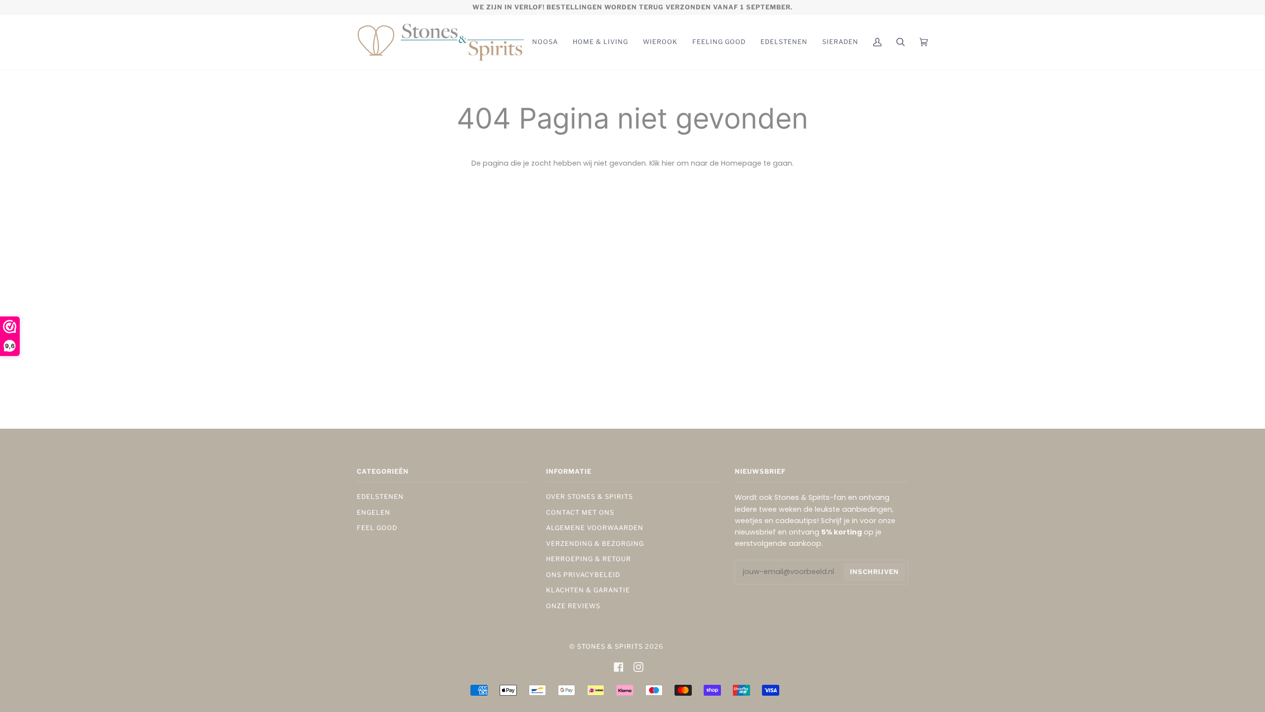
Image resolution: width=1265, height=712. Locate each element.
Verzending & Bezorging (595, 543)
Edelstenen (380, 496)
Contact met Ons (580, 512)
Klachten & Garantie (588, 590)
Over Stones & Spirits (589, 496)
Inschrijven (874, 572)
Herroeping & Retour (588, 559)
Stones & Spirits (610, 646)
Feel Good (377, 528)
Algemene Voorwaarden (594, 528)
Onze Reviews (573, 606)
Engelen (373, 512)
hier (668, 163)
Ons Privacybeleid (583, 574)
